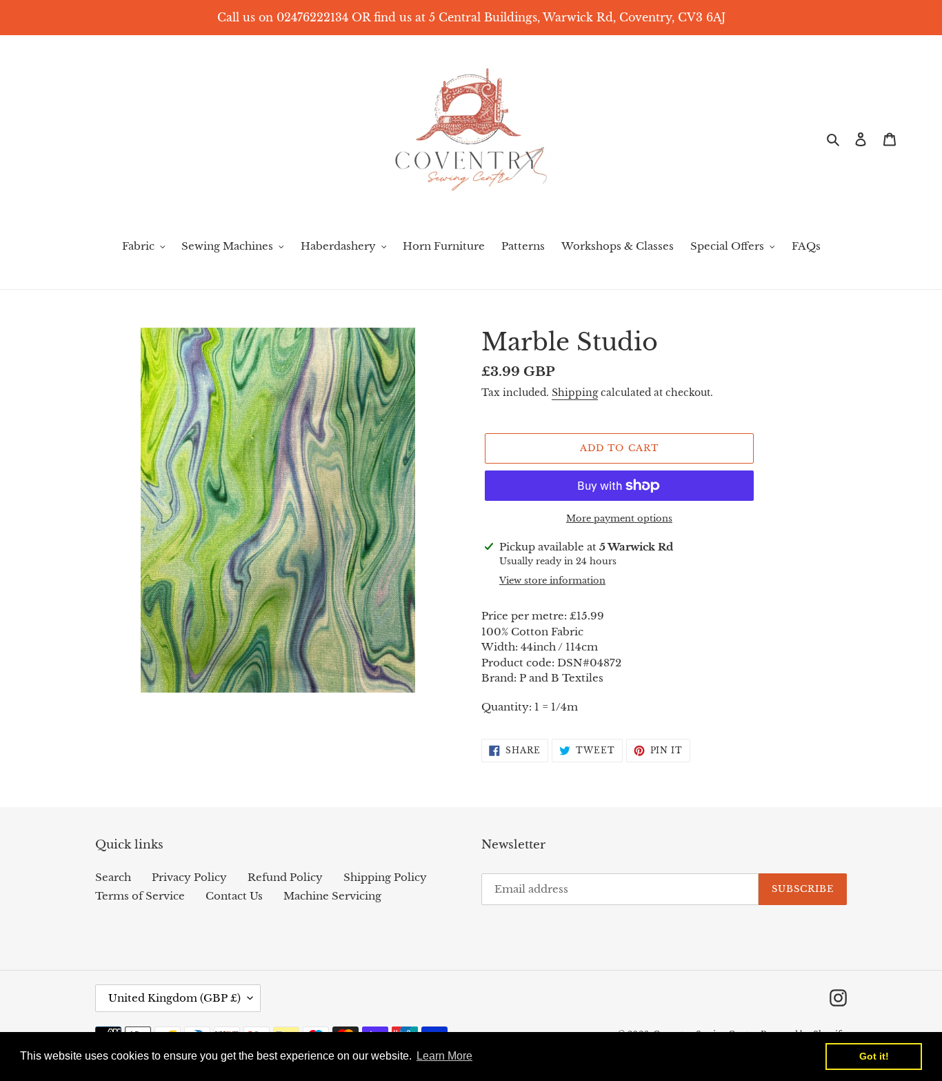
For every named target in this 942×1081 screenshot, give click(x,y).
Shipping (575, 392)
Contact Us (234, 895)
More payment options (619, 518)
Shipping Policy (385, 877)
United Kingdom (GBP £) (174, 997)
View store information (552, 580)
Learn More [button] (444, 1056)
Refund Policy (285, 877)
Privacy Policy (189, 877)
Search (113, 877)
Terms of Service (140, 895)
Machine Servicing (332, 895)
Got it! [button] (874, 1056)
